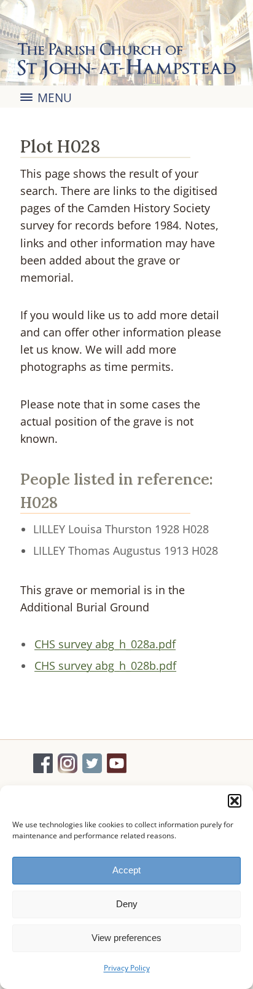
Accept (126, 870)
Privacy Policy (127, 968)
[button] (234, 801)
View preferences (126, 937)
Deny (127, 904)
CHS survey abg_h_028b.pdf (105, 665)
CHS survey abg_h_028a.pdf (105, 644)
